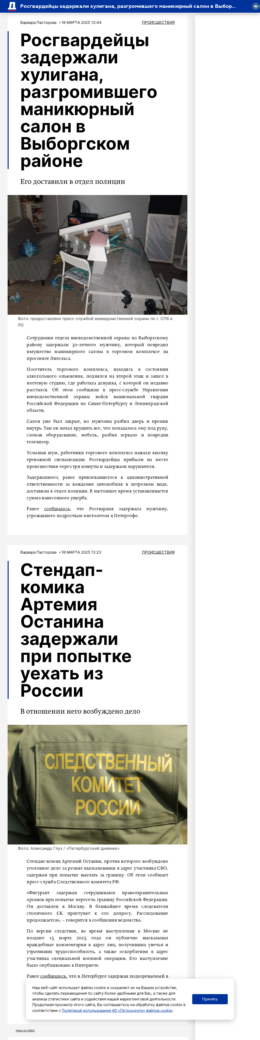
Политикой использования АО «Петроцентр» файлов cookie (117, 1010)
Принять (210, 999)
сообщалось (57, 509)
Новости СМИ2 (25, 1030)
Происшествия (158, 22)
